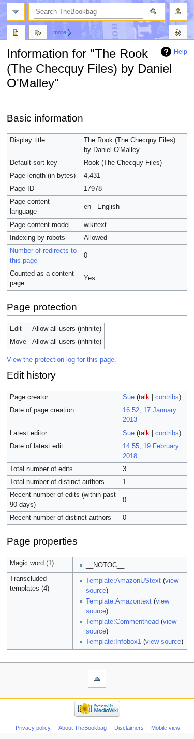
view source (163, 641)
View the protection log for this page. (61, 360)
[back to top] (97, 679)
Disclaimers (129, 728)
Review (16, 33)
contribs (167, 397)
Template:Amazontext (119, 601)
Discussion (38, 33)
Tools (178, 33)
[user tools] (178, 12)
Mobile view (165, 728)
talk (144, 397)
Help (180, 51)
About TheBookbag (82, 728)
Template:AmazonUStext (123, 580)
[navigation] (16, 12)
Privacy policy (33, 728)
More (59, 32)
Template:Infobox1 (113, 641)
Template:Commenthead (122, 621)
